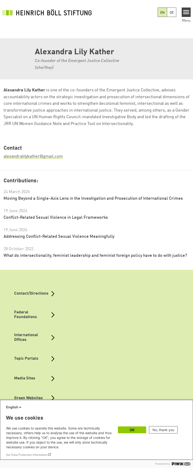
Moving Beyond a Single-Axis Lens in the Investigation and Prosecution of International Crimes (93, 198)
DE (172, 12)
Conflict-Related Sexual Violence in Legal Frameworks (56, 217)
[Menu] (186, 12)
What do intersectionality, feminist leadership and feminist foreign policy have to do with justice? (95, 256)
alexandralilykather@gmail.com (33, 156)
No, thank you (163, 430)
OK (132, 430)
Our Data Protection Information (27, 454)
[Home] (47, 12)
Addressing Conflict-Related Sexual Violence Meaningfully (59, 236)
